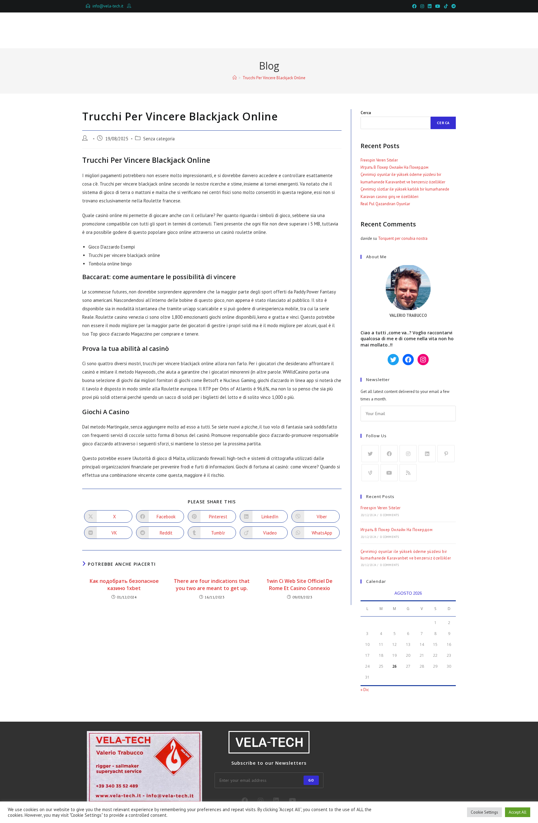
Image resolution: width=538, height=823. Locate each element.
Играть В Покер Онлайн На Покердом (394, 167)
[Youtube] (389, 472)
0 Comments (389, 515)
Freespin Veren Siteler (379, 160)
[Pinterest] (446, 453)
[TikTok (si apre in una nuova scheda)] (446, 6)
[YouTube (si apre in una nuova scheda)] (437, 6)
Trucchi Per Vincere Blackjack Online (274, 77)
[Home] (235, 77)
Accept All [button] (517, 812)
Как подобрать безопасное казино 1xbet (124, 584)
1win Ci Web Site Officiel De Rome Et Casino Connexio (300, 584)
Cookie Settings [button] (484, 812)
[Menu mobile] (427, 30)
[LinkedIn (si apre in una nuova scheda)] (429, 6)
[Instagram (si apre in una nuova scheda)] (422, 6)
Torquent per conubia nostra (402, 238)
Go (311, 780)
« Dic (365, 689)
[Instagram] (408, 453)
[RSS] (408, 472)
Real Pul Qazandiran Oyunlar (385, 203)
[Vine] (370, 472)
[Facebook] (389, 453)
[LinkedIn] (427, 453)
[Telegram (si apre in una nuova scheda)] (453, 6)
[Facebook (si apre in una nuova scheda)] (414, 6)
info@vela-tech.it (107, 6)
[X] (370, 453)
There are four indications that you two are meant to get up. (212, 584)
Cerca (366, 112)
